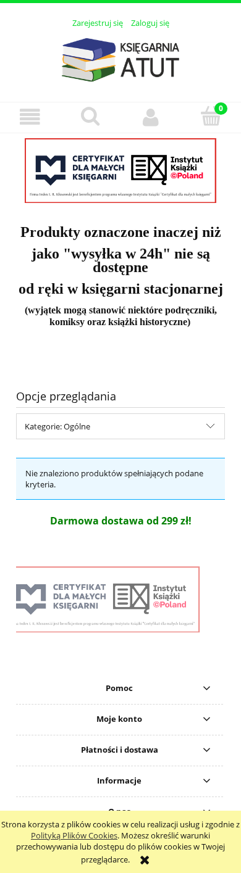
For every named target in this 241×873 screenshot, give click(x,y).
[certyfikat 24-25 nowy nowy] (120, 170)
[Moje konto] (150, 116)
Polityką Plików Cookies (74, 835)
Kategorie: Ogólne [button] (57, 426)
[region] (120, 170)
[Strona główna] (120, 58)
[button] (30, 116)
